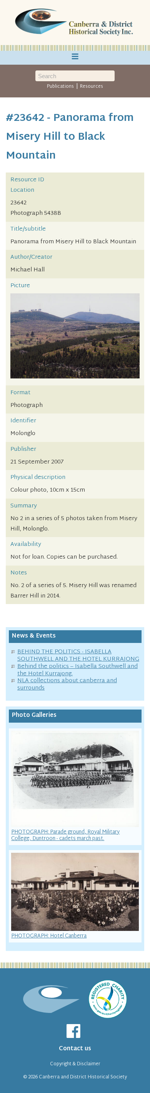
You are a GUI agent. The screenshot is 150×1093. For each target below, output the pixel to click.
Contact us (75, 1049)
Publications (60, 86)
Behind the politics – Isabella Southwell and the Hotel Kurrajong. (77, 670)
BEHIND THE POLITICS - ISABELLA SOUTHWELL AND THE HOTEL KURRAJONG (78, 656)
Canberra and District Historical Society (83, 1077)
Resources (91, 86)
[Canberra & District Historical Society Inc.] (75, 22)
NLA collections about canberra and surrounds (67, 684)
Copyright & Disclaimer (75, 1064)
